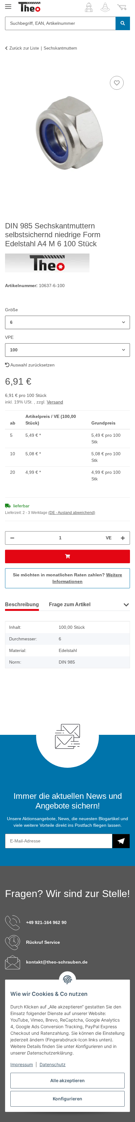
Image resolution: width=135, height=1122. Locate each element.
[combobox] (67, 322)
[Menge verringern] (12, 538)
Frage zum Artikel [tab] (69, 604)
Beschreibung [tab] (22, 604)
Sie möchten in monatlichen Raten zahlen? (67, 578)
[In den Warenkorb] (10, 67)
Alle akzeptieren (67, 1080)
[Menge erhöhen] (123, 538)
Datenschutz (53, 1064)
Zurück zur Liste (24, 48)
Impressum (21, 1064)
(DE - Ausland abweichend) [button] (71, 512)
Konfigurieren (67, 1098)
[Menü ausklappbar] (8, 4)
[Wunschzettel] (105, 7)
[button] (89, 7)
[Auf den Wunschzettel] (117, 83)
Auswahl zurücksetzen (32, 364)
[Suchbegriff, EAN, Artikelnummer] (123, 23)
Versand (55, 401)
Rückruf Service (43, 942)
